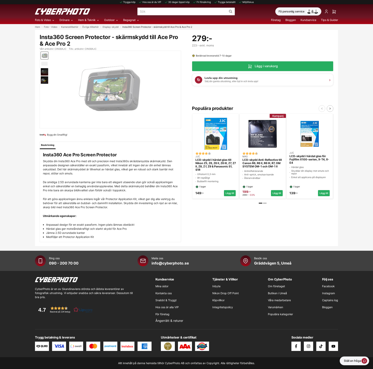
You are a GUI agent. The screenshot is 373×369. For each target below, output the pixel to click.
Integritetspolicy (222, 307)
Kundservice (308, 20)
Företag (276, 20)
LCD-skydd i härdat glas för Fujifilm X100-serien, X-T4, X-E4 (309, 159)
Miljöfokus (248, 2)
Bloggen (290, 20)
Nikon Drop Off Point (225, 293)
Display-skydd (111, 26)
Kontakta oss (163, 293)
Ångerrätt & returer (169, 321)
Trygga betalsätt (226, 2)
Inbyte (216, 286)
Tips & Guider (329, 20)
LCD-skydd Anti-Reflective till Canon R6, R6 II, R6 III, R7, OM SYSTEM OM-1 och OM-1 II (262, 163)
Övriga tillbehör (90, 26)
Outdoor (109, 20)
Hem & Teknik (87, 20)
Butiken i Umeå (277, 293)
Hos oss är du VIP (151, 2)
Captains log (330, 300)
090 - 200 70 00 (63, 263)
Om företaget (276, 286)
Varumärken (275, 307)
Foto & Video (43, 20)
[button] (64, 309)
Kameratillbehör (69, 26)
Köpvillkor (218, 300)
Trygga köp (129, 2)
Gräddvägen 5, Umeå (272, 263)
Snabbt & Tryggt (166, 300)
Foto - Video (50, 26)
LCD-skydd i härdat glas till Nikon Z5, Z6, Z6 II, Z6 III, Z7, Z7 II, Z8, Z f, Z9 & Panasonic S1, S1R (215, 164)
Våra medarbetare (279, 300)
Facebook (328, 286)
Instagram (328, 293)
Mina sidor (161, 286)
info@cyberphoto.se (170, 263)
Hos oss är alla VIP (167, 307)
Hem (37, 26)
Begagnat (129, 20)
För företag (162, 314)
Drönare (64, 20)
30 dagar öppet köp (179, 2)
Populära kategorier (280, 314)
